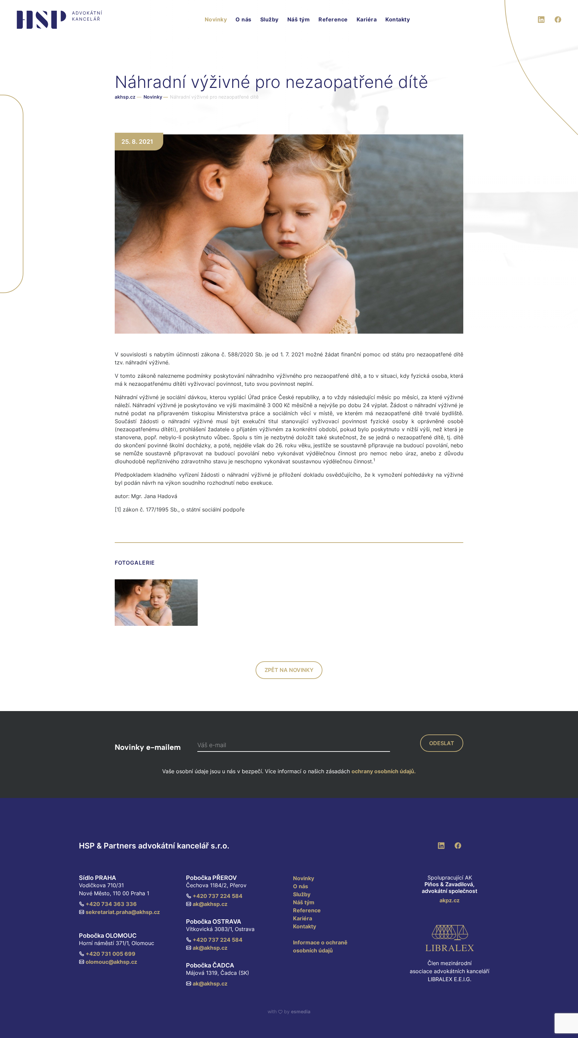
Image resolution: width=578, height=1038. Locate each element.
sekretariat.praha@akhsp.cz (123, 912)
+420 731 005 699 (110, 953)
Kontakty (397, 19)
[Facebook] (558, 18)
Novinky (216, 19)
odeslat (441, 743)
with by (289, 1011)
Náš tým (298, 19)
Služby (269, 19)
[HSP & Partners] (59, 19)
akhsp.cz (125, 97)
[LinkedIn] (541, 18)
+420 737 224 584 (218, 896)
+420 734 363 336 (111, 904)
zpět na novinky (289, 670)
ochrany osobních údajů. (384, 771)
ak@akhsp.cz (210, 904)
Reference (333, 19)
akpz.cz (450, 900)
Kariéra (367, 19)
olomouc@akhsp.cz (111, 961)
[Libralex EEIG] (449, 938)
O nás (243, 19)
